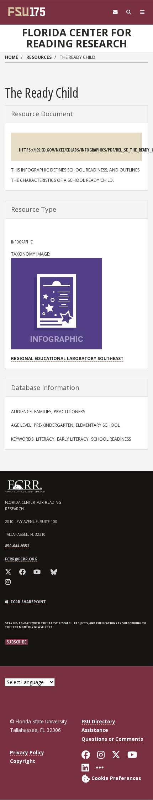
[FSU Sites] (142, 12)
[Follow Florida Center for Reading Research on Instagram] (9, 582)
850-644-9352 (17, 545)
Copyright (22, 761)
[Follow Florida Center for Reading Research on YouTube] (38, 572)
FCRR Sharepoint (28, 601)
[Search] (129, 12)
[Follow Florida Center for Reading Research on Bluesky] (55, 572)
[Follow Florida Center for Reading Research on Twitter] (9, 572)
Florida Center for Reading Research (76, 38)
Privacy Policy (27, 752)
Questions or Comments (112, 738)
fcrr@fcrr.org (21, 559)
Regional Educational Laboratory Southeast (67, 358)
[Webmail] (115, 12)
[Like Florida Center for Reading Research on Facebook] (23, 572)
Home (11, 57)
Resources (39, 57)
